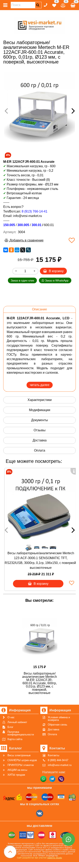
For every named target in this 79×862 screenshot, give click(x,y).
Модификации (39, 410)
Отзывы (40, 430)
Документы (39, 420)
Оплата (39, 450)
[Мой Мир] (17, 249)
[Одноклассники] (11, 249)
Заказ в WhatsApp (56, 280)
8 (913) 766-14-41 (34, 211)
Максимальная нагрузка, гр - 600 (29, 166)
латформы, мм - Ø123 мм (39, 184)
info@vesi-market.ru (27, 216)
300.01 (37, 225)
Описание (39, 309)
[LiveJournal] (28, 249)
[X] (22, 249)
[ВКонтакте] (5, 249)
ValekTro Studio (54, 858)
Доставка (40, 440)
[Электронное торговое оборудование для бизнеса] (39, 24)
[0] (54, 4)
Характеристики (40, 400)
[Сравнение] (63, 4)
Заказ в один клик (22, 280)
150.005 (9, 225)
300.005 (23, 225)
